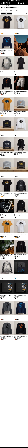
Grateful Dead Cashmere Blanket (6, 213)
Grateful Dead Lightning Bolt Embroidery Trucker (7, 132)
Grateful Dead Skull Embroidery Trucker (21, 111)
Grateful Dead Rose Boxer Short (20, 91)
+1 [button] (5, 135)
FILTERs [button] (6, 13)
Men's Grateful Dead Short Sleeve (6, 193)
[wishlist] (21, 3)
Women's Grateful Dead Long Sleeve (21, 132)
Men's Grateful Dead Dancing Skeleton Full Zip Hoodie (21, 213)
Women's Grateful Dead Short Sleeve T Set (7, 295)
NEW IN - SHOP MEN (11, 0)
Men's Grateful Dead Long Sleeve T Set (21, 295)
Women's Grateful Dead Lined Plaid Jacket (7, 70)
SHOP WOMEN (17, 0)
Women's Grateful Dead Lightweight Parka (21, 70)
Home (2, 5)
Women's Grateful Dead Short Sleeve (7, 111)
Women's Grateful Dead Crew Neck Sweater (7, 50)
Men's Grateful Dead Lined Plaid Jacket (21, 193)
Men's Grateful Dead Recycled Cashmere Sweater (21, 315)
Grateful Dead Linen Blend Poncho (20, 152)
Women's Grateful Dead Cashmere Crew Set (21, 275)
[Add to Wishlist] (12, 17)
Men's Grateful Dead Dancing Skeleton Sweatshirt (21, 254)
